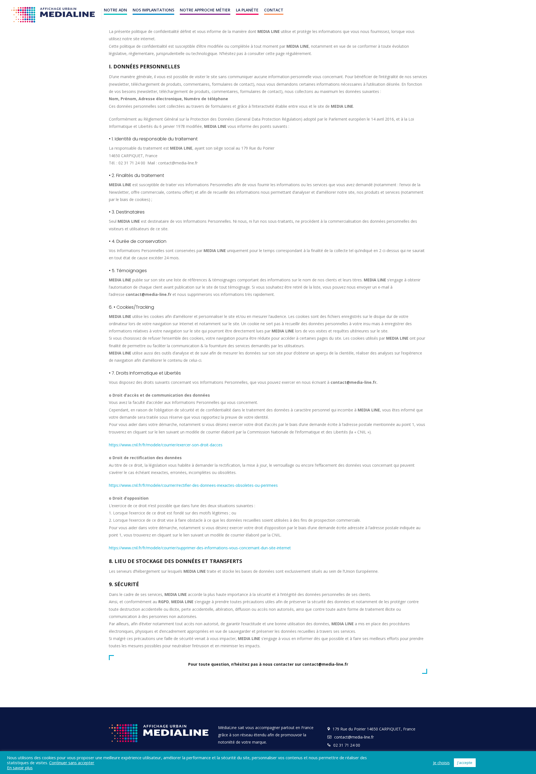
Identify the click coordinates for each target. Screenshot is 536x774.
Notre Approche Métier (205, 10)
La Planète (247, 10)
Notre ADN (115, 10)
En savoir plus (20, 767)
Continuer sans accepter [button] (71, 762)
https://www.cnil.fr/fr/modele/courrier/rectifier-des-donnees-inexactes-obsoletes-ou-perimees (193, 485)
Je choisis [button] (441, 762)
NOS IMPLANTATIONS (153, 10)
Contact (273, 10)
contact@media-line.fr (354, 737)
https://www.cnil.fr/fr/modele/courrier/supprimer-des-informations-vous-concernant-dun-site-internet (200, 547)
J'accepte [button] (464, 762)
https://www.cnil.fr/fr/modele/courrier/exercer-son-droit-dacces (165, 444)
